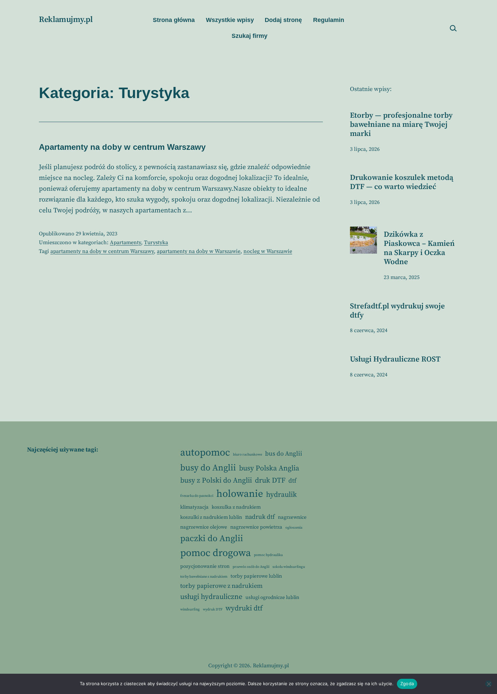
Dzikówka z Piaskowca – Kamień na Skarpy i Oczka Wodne (419, 248)
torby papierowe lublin (256, 576)
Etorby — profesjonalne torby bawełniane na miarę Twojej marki (401, 124)
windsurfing (190, 609)
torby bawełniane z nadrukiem (204, 576)
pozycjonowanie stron (205, 566)
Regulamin (328, 20)
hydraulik (281, 494)
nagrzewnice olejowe (203, 527)
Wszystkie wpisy (230, 20)
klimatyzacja (194, 507)
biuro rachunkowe (247, 454)
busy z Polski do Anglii (216, 480)
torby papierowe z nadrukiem (221, 586)
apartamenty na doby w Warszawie (198, 251)
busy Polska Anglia (269, 468)
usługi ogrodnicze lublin (272, 597)
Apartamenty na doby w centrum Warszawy (122, 147)
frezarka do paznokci (196, 495)
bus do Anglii (283, 454)
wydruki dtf (244, 608)
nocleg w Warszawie (267, 251)
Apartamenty (125, 242)
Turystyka (156, 242)
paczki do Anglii (211, 538)
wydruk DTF (212, 609)
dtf (292, 481)
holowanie (239, 494)
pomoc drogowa (215, 553)
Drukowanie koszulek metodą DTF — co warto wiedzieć (401, 182)
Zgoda (407, 683)
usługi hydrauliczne (211, 596)
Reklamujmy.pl (65, 20)
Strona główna (174, 20)
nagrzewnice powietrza (256, 527)
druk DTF (270, 480)
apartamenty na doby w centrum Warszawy (102, 251)
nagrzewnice (292, 517)
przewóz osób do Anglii (251, 566)
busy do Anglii (208, 467)
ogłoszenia (293, 527)
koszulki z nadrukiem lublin (211, 517)
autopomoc (205, 452)
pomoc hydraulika (268, 555)
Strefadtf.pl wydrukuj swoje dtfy (397, 311)
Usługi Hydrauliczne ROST (395, 359)
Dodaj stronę (283, 20)
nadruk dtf (260, 517)
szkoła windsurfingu (289, 566)
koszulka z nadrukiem (236, 507)
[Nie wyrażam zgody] (488, 683)
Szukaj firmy (249, 35)
